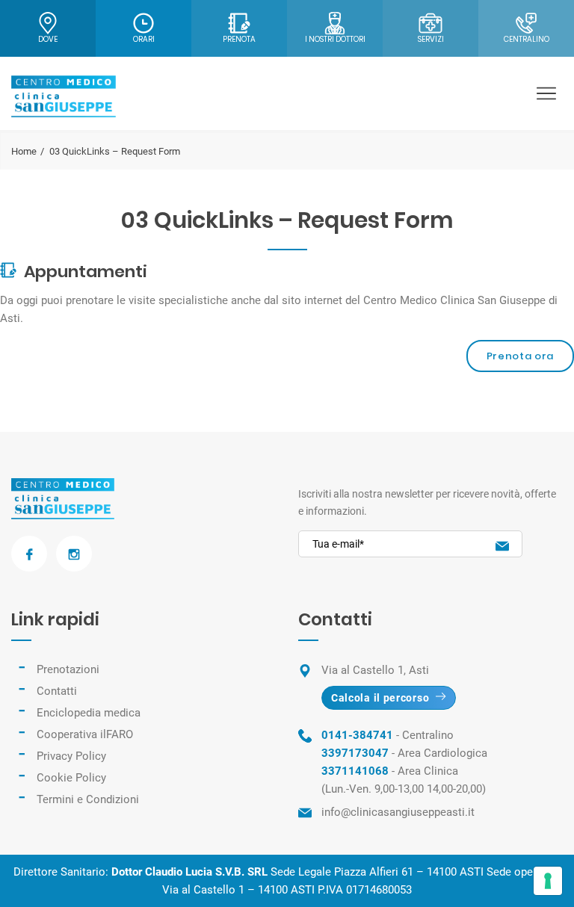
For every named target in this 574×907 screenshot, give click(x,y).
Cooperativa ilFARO (85, 734)
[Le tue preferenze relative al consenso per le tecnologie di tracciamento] (548, 881)
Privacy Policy (71, 756)
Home (24, 151)
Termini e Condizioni (88, 799)
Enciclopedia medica (89, 712)
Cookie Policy (71, 777)
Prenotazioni (68, 669)
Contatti (57, 691)
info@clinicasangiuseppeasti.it (398, 812)
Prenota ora (520, 356)
